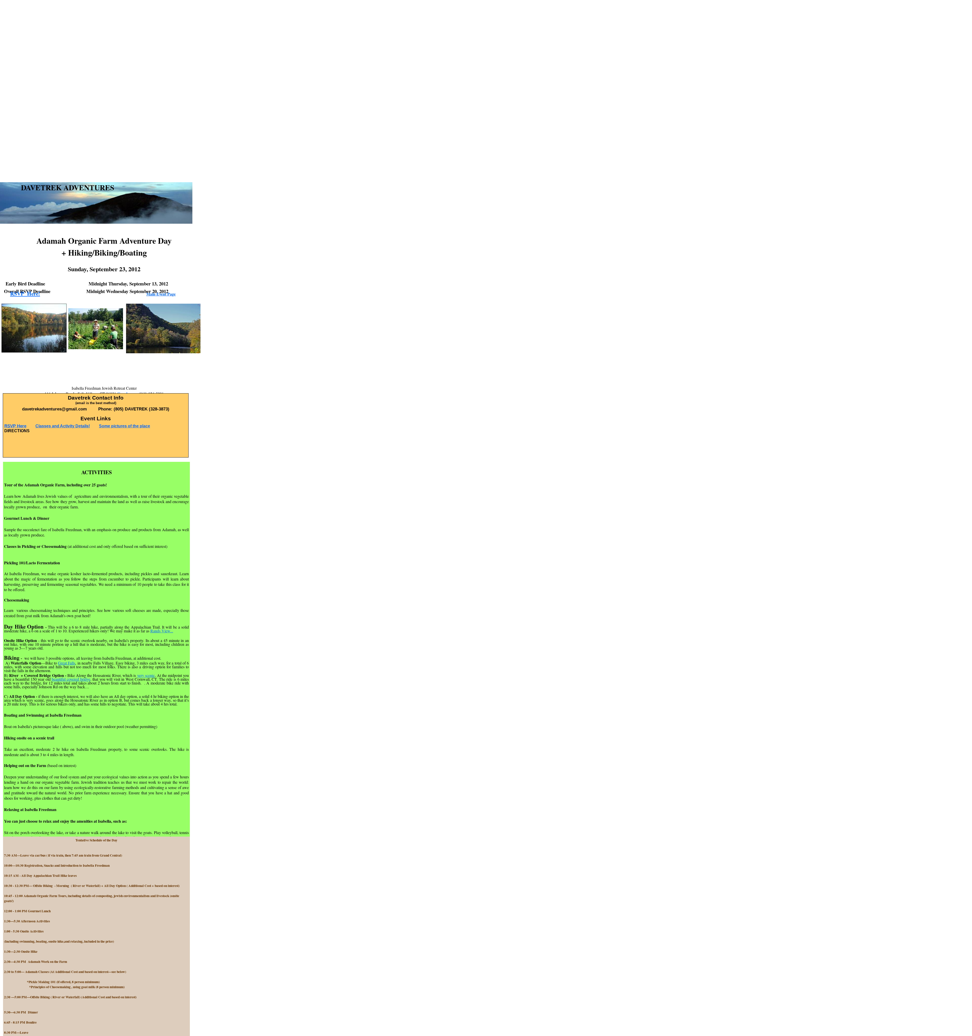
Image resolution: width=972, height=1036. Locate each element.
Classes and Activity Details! (62, 426)
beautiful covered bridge (71, 679)
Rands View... (161, 630)
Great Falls (66, 663)
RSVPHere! (25, 293)
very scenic (146, 675)
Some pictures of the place (124, 426)
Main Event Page (161, 294)
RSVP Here (15, 425)
